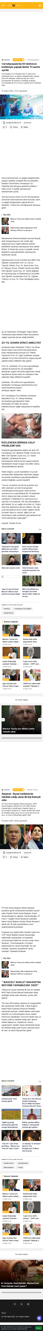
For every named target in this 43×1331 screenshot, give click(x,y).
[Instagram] (28, 1304)
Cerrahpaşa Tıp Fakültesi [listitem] (22, 609)
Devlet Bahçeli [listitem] (22, 1163)
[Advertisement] (21, 35)
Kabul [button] (38, 1328)
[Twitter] (21, 1304)
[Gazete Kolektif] (13, 5)
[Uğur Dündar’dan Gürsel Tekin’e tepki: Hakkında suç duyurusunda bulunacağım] (11, 679)
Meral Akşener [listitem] (8, 1167)
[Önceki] (3, 719)
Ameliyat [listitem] (6, 609)
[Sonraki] (39, 719)
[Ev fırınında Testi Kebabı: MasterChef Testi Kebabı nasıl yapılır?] (21, 1274)
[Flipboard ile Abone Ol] (27, 122)
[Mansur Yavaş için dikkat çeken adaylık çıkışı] (21, 221)
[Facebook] (14, 1304)
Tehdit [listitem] (20, 1167)
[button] (39, 5)
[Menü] (4, 5)
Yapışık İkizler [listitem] (8, 613)
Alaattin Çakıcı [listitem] (8, 1163)
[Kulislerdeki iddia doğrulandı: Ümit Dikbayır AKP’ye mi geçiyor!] (21, 230)
